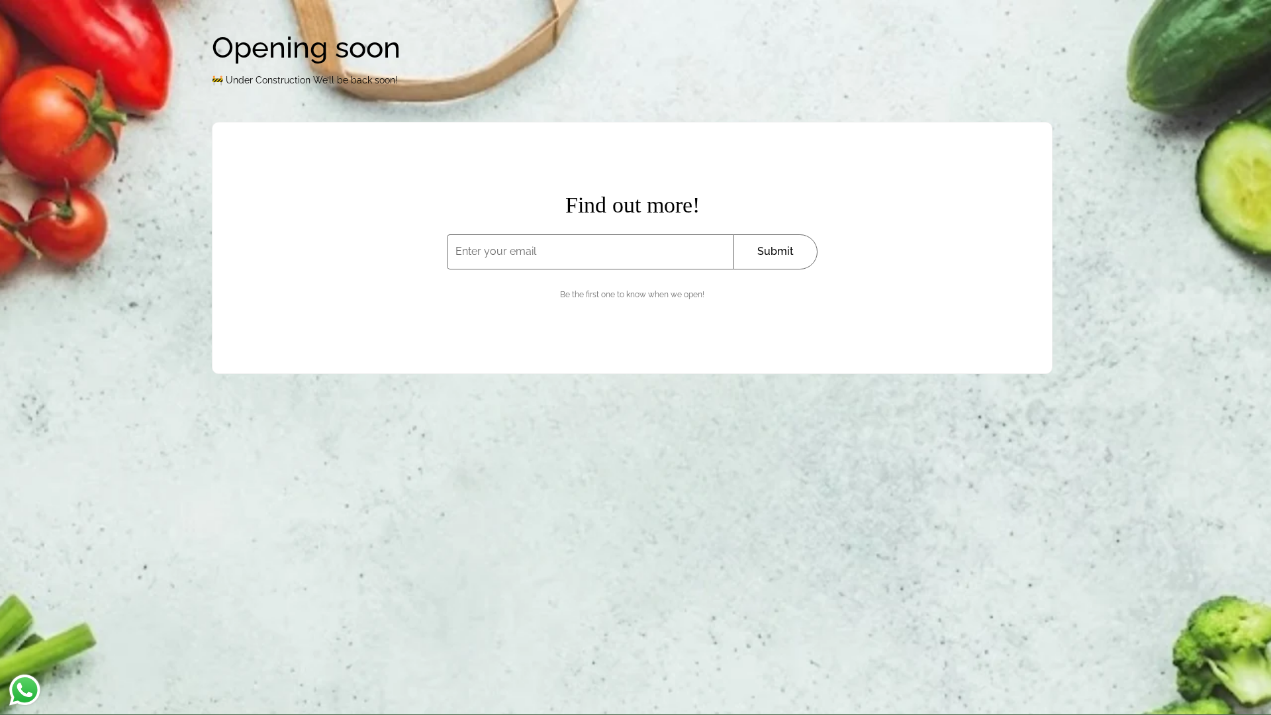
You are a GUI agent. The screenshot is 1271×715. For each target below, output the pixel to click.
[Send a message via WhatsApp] (25, 690)
